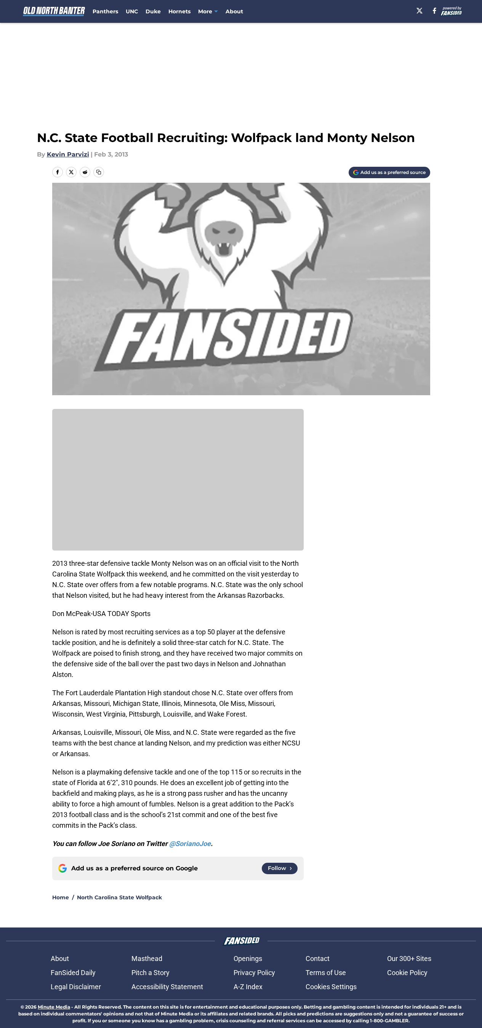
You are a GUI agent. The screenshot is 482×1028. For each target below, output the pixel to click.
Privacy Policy (254, 973)
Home (60, 897)
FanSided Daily (73, 973)
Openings (248, 959)
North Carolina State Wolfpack (119, 897)
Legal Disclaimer (76, 987)
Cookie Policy (407, 973)
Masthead (146, 959)
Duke (153, 11)
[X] (419, 11)
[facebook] (434, 11)
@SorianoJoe (190, 844)
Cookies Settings (331, 987)
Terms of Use (326, 973)
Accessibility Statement (167, 987)
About (234, 11)
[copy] (98, 172)
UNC (132, 11)
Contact (318, 959)
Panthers (105, 11)
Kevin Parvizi (68, 154)
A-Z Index (248, 987)
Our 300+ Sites (409, 959)
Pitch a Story (150, 973)
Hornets (179, 11)
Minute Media (54, 1007)
